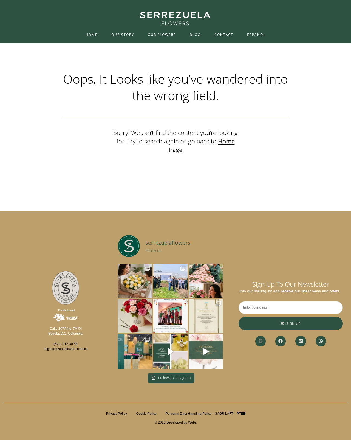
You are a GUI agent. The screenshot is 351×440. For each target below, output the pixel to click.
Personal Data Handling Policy (188, 414)
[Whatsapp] (321, 341)
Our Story (122, 34)
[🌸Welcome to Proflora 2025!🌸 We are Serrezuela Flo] (170, 351)
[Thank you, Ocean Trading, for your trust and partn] (170, 281)
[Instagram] (260, 341)
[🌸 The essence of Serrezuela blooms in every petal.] (206, 351)
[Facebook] (280, 341)
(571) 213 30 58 (66, 344)
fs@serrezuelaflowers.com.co (66, 349)
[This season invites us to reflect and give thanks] (170, 316)
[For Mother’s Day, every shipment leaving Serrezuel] (135, 281)
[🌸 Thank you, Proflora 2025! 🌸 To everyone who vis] (135, 351)
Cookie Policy (151, 414)
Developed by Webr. (181, 422)
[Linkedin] (300, 341)
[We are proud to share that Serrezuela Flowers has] (206, 316)
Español (256, 34)
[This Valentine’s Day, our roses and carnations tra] (135, 316)
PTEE (241, 414)
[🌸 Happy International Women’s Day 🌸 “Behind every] (206, 281)
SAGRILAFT (224, 414)
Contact (223, 34)
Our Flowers (162, 34)
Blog (195, 34)
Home (92, 34)
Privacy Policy (116, 414)
